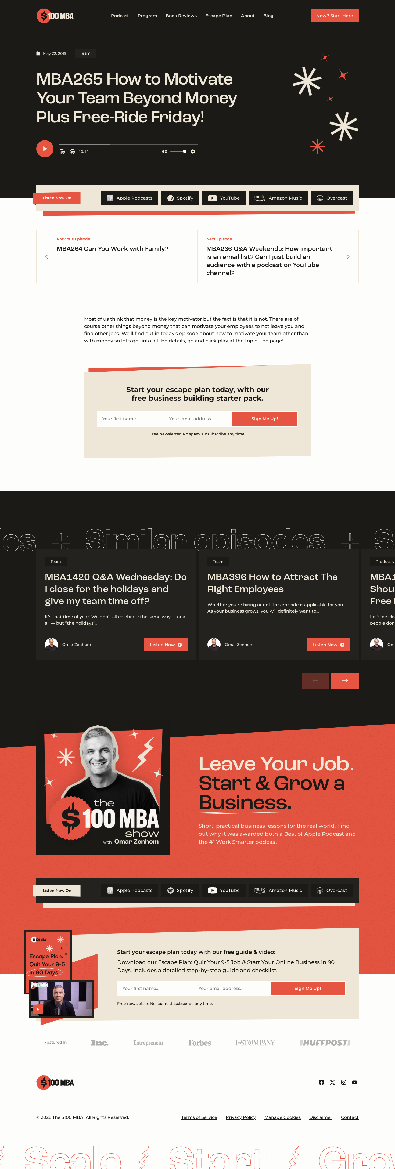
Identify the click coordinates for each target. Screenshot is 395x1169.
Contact (350, 1117)
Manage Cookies (282, 1117)
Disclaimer (320, 1117)
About (248, 15)
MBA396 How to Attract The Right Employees (272, 584)
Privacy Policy (241, 1117)
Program (147, 15)
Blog (268, 15)
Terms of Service (199, 1117)
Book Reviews (181, 15)
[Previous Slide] (315, 681)
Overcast (336, 198)
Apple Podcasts (135, 198)
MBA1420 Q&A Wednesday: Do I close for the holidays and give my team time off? (116, 590)
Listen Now (162, 644)
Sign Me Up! (265, 418)
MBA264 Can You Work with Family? (112, 249)
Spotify (185, 198)
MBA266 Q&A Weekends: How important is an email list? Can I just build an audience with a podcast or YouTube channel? (269, 261)
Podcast (120, 15)
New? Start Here (334, 15)
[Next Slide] (345, 681)
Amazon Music (285, 198)
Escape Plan (218, 15)
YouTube (230, 198)
